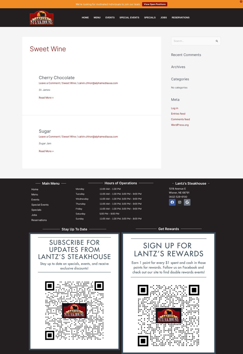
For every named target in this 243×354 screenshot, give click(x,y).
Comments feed (180, 119)
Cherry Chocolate (57, 77)
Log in (174, 108)
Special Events (129, 17)
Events (110, 17)
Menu (97, 17)
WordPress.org (180, 124)
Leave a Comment (49, 83)
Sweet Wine (69, 83)
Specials (150, 17)
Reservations (180, 17)
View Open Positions (155, 4)
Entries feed (178, 113)
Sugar (45, 131)
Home (85, 17)
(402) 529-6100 (178, 196)
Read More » (46, 97)
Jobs (164, 17)
